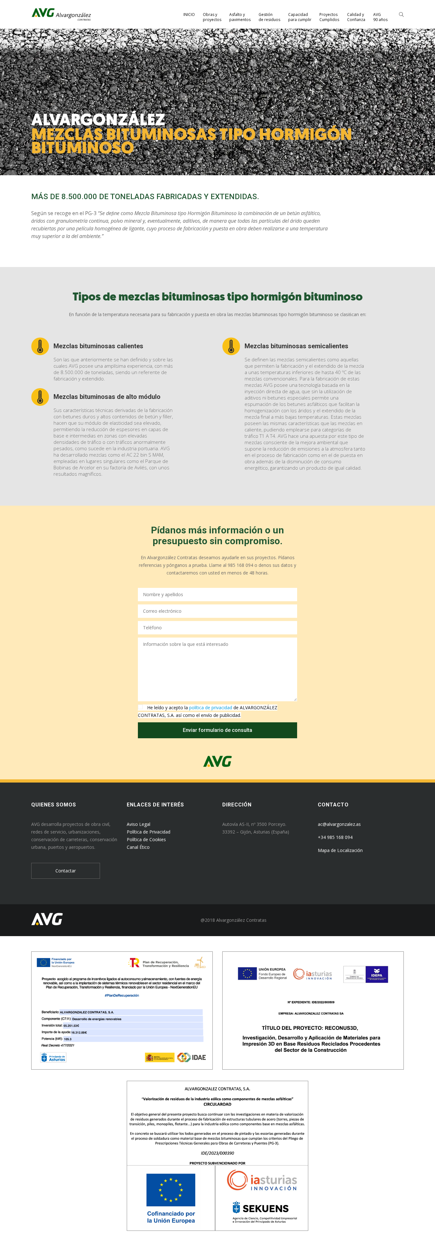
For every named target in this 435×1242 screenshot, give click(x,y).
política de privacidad (210, 707)
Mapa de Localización (340, 850)
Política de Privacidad (148, 832)
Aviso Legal (138, 824)
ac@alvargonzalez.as (339, 824)
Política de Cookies (146, 839)
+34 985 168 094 (335, 837)
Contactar (65, 871)
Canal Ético (138, 847)
